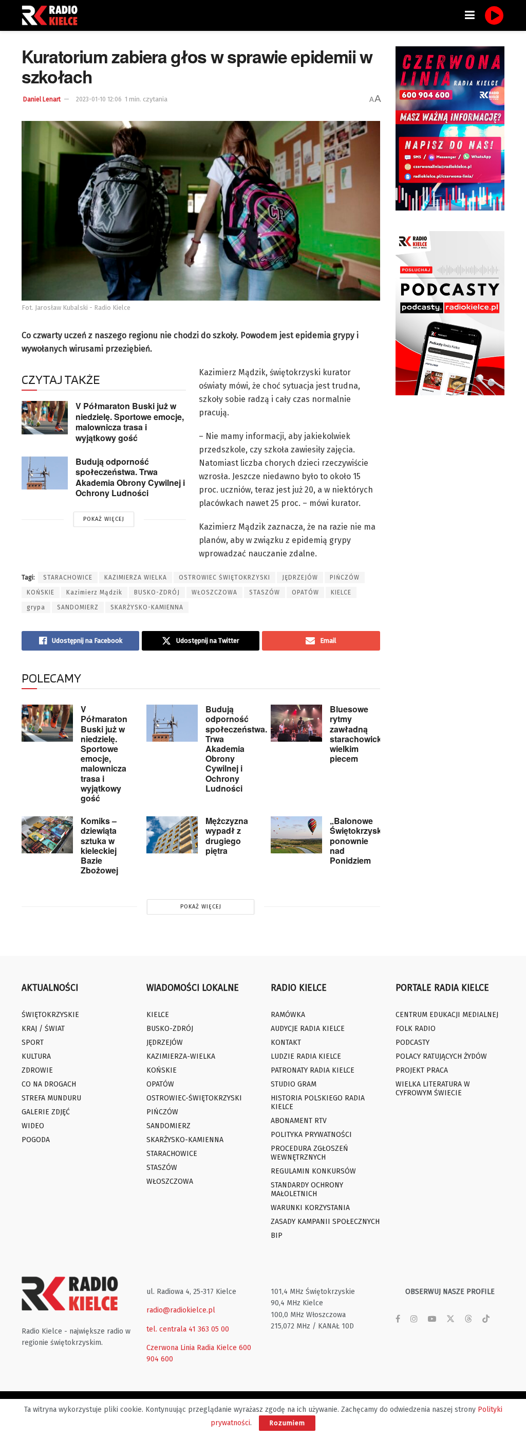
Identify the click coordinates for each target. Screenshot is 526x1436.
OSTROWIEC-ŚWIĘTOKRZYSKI (194, 1098)
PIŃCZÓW (345, 577)
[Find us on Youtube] (432, 1319)
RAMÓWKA (288, 1014)
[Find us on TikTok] (486, 1319)
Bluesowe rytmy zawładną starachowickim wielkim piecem (360, 733)
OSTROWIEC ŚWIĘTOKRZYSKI (224, 577)
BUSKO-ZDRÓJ (157, 592)
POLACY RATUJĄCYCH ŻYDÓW (441, 1056)
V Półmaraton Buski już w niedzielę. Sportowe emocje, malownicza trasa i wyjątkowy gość (130, 422)
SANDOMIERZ (78, 607)
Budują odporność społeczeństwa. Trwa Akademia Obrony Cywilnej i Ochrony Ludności (130, 477)
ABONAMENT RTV (299, 1120)
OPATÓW (305, 592)
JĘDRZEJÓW (300, 577)
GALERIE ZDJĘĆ (46, 1112)
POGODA (36, 1139)
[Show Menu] (470, 15)
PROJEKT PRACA (422, 1070)
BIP (277, 1235)
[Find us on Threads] (468, 1319)
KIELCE (341, 592)
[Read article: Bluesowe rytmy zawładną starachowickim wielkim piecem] (296, 723)
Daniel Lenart (42, 99)
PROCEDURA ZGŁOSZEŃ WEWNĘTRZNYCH (309, 1153)
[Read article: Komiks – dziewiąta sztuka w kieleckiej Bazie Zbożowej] (47, 834)
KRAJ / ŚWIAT (43, 1028)
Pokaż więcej (103, 519)
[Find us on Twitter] (450, 1319)
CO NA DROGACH (49, 1084)
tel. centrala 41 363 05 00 (187, 1329)
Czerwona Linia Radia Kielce (191, 1347)
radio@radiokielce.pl (180, 1310)
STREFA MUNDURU (51, 1098)
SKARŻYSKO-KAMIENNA (146, 607)
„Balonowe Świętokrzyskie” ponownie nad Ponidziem (361, 840)
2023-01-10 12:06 (99, 99)
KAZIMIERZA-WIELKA (180, 1056)
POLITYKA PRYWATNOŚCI (311, 1134)
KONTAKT (286, 1042)
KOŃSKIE (40, 592)
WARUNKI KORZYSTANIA (310, 1207)
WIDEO (33, 1126)
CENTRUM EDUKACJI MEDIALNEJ (447, 1014)
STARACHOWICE (67, 577)
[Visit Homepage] (52, 15)
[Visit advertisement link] (450, 128)
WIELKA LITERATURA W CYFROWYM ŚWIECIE (433, 1088)
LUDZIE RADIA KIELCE (306, 1056)
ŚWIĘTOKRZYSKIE (50, 1014)
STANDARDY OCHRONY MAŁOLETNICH (307, 1189)
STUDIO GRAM (293, 1084)
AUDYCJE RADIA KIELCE (308, 1028)
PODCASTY (412, 1042)
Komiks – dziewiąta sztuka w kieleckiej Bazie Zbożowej (99, 845)
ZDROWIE (37, 1070)
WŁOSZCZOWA (214, 592)
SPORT (33, 1042)
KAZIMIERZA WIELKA (135, 577)
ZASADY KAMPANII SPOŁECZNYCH (325, 1221)
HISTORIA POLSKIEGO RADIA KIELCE (318, 1102)
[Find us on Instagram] (414, 1319)
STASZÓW (264, 592)
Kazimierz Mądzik (94, 592)
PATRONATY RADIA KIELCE (312, 1070)
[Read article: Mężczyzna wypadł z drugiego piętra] (172, 834)
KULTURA (36, 1056)
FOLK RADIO (416, 1028)
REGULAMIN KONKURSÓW (313, 1171)
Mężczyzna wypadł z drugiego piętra (226, 835)
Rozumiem (287, 1423)
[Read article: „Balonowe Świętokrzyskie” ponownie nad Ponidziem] (296, 834)
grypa (36, 607)
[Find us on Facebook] (398, 1319)
